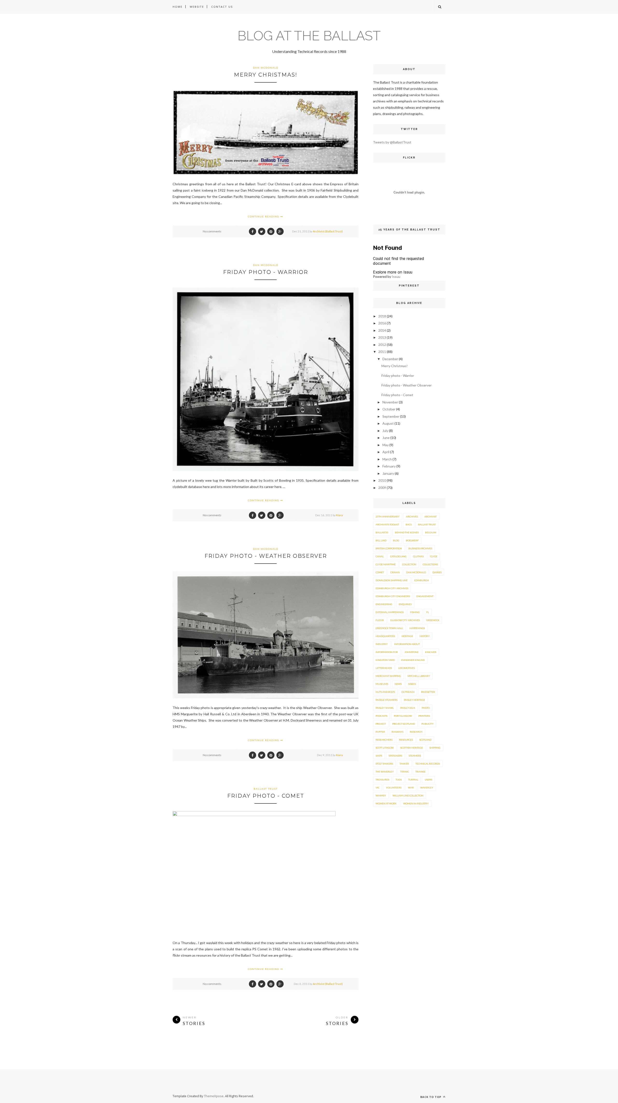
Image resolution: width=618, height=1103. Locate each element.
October (388, 409)
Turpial (413, 779)
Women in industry (416, 803)
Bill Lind (381, 540)
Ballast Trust (266, 788)
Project (381, 723)
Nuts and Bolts (385, 691)
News (398, 683)
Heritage (407, 636)
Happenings (417, 628)
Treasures (382, 779)
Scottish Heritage (411, 747)
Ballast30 (382, 532)
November (390, 402)
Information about (407, 644)
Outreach (407, 691)
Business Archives (420, 548)
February (389, 466)
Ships (379, 755)
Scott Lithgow (385, 747)
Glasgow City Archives (405, 620)
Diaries (437, 572)
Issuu (396, 276)
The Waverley (385, 771)
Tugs (399, 779)
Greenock (432, 620)
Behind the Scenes (407, 532)
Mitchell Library (418, 675)
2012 (382, 345)
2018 (382, 316)
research (416, 731)
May (385, 445)
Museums (382, 683)
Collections (430, 564)
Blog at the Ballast (309, 35)
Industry (382, 644)
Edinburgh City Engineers (393, 596)
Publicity (427, 723)
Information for (387, 652)
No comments (212, 231)
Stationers (395, 755)
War (411, 787)
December (390, 359)
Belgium (430, 532)
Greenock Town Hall (389, 628)
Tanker (404, 763)
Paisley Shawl (385, 707)
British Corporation (389, 548)
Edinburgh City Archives (392, 588)
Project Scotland (403, 723)
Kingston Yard (385, 660)
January (388, 473)
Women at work (386, 803)
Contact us (222, 6)
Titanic (404, 771)
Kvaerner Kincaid (413, 660)
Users (428, 779)
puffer (380, 731)
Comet (380, 572)
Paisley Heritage (414, 699)
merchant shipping (388, 675)
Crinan (395, 572)
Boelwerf (412, 540)
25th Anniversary (388, 516)
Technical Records (427, 763)
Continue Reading (264, 216)
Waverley (426, 787)
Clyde (433, 556)
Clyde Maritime (386, 564)
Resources (406, 739)
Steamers (415, 755)
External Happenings (390, 612)
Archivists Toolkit (387, 524)
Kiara (339, 515)
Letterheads (384, 667)
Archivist (430, 516)
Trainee (420, 771)
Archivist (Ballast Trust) (328, 231)
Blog (396, 540)
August (388, 423)
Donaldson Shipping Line (392, 580)
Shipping (435, 747)
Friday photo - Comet (265, 796)
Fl (427, 612)
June (386, 438)
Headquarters (385, 636)
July (385, 431)
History (425, 636)
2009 (382, 488)
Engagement (424, 596)
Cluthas (418, 556)
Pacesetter (428, 691)
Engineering (384, 604)
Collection (409, 564)
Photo (426, 707)
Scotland (425, 739)
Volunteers (393, 787)
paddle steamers (386, 699)
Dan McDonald (265, 67)
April (385, 452)
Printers (424, 715)
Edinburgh (421, 580)
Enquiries (405, 604)
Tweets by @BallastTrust (392, 142)
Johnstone (411, 652)
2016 (382, 323)
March (387, 459)
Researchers (384, 739)
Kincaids (430, 652)
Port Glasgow (403, 715)
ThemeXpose (214, 1096)
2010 (382, 480)
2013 (382, 337)
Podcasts (381, 715)
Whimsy (381, 795)
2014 (382, 330)
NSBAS (412, 683)
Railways (397, 731)
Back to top (431, 1097)
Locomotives (406, 667)
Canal (380, 556)
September (390, 416)
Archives (412, 516)
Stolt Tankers (384, 763)
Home (178, 6)
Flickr (380, 620)
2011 (382, 352)
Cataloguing (398, 556)
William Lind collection (408, 795)
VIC (377, 787)
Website (197, 6)
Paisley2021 (407, 707)
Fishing (415, 612)
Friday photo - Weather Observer (265, 556)
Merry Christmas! (265, 75)
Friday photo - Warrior (265, 272)
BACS (409, 524)
